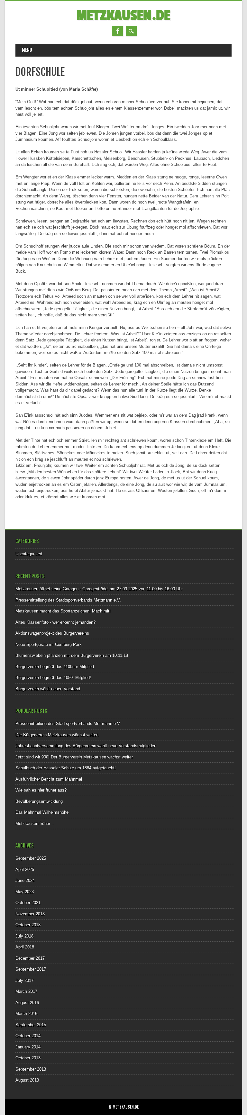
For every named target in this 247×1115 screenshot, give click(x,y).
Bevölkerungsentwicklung (39, 801)
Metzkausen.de (123, 15)
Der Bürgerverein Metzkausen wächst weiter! (57, 734)
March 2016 (26, 1013)
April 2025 (24, 869)
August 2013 (27, 1080)
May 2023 (24, 891)
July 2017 (24, 980)
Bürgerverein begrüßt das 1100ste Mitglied (54, 666)
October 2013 (28, 1058)
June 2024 (25, 880)
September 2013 (30, 1069)
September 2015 (30, 1024)
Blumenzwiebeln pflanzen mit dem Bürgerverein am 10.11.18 (71, 655)
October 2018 (28, 924)
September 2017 (30, 969)
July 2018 (24, 936)
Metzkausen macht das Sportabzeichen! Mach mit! (63, 611)
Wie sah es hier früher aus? (41, 790)
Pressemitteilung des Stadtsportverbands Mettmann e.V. (68, 600)
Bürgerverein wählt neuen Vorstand (47, 688)
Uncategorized (28, 553)
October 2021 (28, 902)
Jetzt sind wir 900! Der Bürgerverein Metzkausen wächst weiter (74, 757)
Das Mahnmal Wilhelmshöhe (42, 812)
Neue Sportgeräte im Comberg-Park (48, 644)
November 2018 (30, 913)
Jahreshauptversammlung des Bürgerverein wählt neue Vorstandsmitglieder (85, 745)
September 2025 (30, 858)
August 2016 (27, 1002)
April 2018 (24, 947)
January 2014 (28, 1047)
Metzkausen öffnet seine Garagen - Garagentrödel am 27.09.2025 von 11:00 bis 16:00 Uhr (99, 588)
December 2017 (30, 958)
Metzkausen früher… (34, 823)
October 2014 (28, 1035)
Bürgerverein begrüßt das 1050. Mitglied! (53, 677)
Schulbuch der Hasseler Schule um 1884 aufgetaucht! (65, 768)
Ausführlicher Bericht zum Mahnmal (48, 779)
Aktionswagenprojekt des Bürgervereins (52, 633)
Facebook (117, 31)
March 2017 (26, 991)
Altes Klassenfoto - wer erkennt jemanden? (55, 622)
